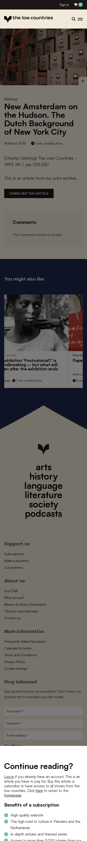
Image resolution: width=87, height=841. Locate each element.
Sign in (64, 5)
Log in (9, 776)
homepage (12, 795)
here (39, 790)
